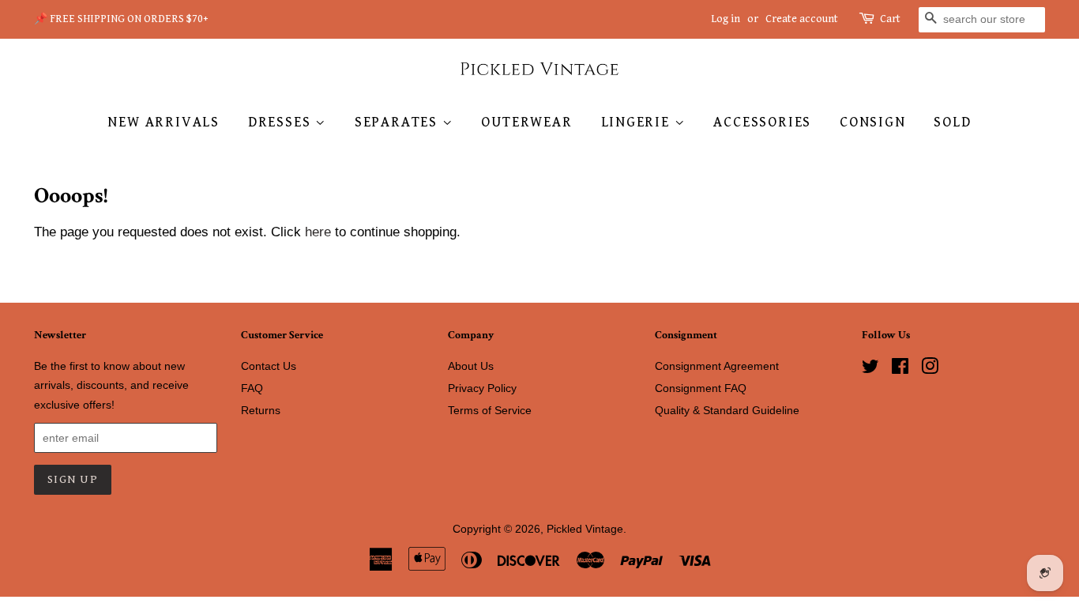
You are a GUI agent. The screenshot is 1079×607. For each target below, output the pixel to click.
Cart (890, 19)
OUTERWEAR (526, 122)
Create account (801, 19)
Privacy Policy (482, 388)
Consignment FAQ (700, 388)
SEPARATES (398, 122)
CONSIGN (873, 122)
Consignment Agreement (717, 366)
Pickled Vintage (585, 528)
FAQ (252, 388)
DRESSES (281, 122)
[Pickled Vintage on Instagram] (929, 369)
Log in (725, 19)
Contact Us (268, 366)
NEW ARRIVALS (163, 122)
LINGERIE (638, 122)
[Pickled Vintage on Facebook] (900, 369)
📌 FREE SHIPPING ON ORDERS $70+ (121, 19)
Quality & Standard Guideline (727, 410)
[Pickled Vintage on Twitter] (870, 369)
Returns (260, 410)
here (318, 231)
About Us (471, 366)
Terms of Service (490, 410)
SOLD (952, 122)
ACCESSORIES (762, 122)
